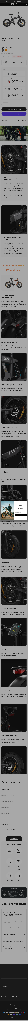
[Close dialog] (26, 501)
